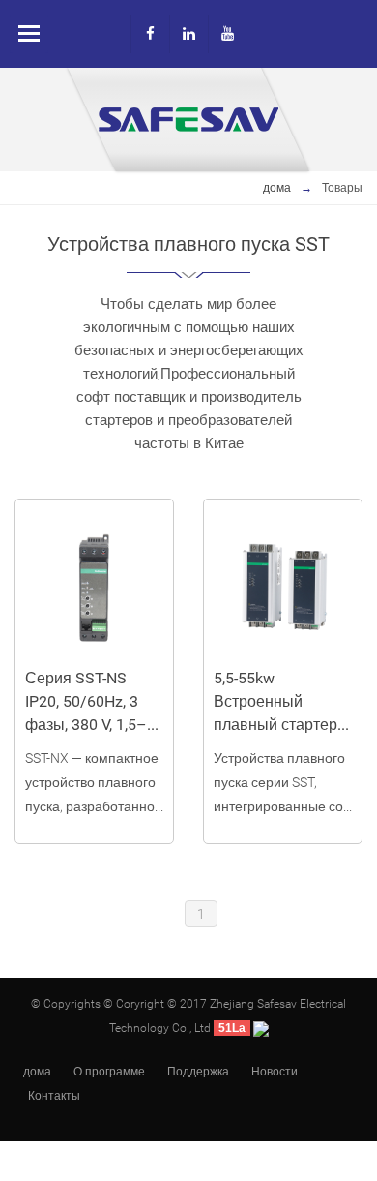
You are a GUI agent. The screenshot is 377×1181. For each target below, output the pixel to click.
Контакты (54, 1096)
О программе (109, 1071)
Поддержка (198, 1071)
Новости (274, 1071)
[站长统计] (261, 1028)
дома (277, 188)
